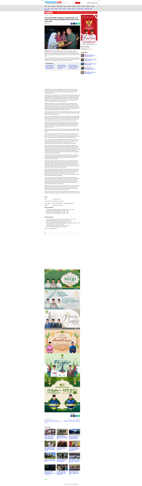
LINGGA (86, 54)
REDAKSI (46, 479)
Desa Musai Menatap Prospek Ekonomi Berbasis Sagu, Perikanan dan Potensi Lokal (62, 437)
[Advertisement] (39, 27)
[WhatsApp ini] (79, 24)
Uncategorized (87, 67)
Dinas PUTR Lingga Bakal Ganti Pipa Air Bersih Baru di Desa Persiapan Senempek (71, 420)
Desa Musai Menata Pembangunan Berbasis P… (90, 69)
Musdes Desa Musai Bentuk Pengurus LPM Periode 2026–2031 (50, 460)
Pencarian (78, 2)
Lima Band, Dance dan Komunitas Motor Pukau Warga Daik (61, 448)
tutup (42, 0)
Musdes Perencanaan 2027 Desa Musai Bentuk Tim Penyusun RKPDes (62, 460)
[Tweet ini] (74, 24)
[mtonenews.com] (53, 2)
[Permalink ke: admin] (46, 23)
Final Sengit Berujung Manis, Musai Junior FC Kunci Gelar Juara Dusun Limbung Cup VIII (74, 461)
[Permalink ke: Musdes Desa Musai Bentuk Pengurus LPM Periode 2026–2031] (50, 456)
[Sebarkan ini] (71, 24)
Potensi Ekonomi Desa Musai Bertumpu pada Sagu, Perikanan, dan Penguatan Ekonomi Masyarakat (74, 437)
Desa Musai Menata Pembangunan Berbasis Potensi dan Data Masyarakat (84, 12)
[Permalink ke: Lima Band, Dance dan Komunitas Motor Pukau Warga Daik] (62, 444)
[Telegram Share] (76, 24)
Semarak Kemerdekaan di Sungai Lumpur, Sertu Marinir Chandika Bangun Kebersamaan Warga (49, 437)
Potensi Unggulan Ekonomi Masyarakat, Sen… (90, 73)
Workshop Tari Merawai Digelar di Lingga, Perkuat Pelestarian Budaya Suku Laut (74, 473)
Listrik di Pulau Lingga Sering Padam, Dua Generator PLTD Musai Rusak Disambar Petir (50, 473)
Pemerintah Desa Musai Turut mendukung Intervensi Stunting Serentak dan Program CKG (74, 449)
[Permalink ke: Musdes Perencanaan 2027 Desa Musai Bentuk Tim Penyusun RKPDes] (62, 456)
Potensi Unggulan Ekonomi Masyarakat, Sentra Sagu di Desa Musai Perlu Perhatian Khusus (50, 449)
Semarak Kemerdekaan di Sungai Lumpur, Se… (90, 56)
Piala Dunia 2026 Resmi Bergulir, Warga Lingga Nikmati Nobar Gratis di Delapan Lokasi (61, 473)
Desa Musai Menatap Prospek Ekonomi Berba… (91, 60)
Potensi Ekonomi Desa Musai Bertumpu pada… (90, 64)
